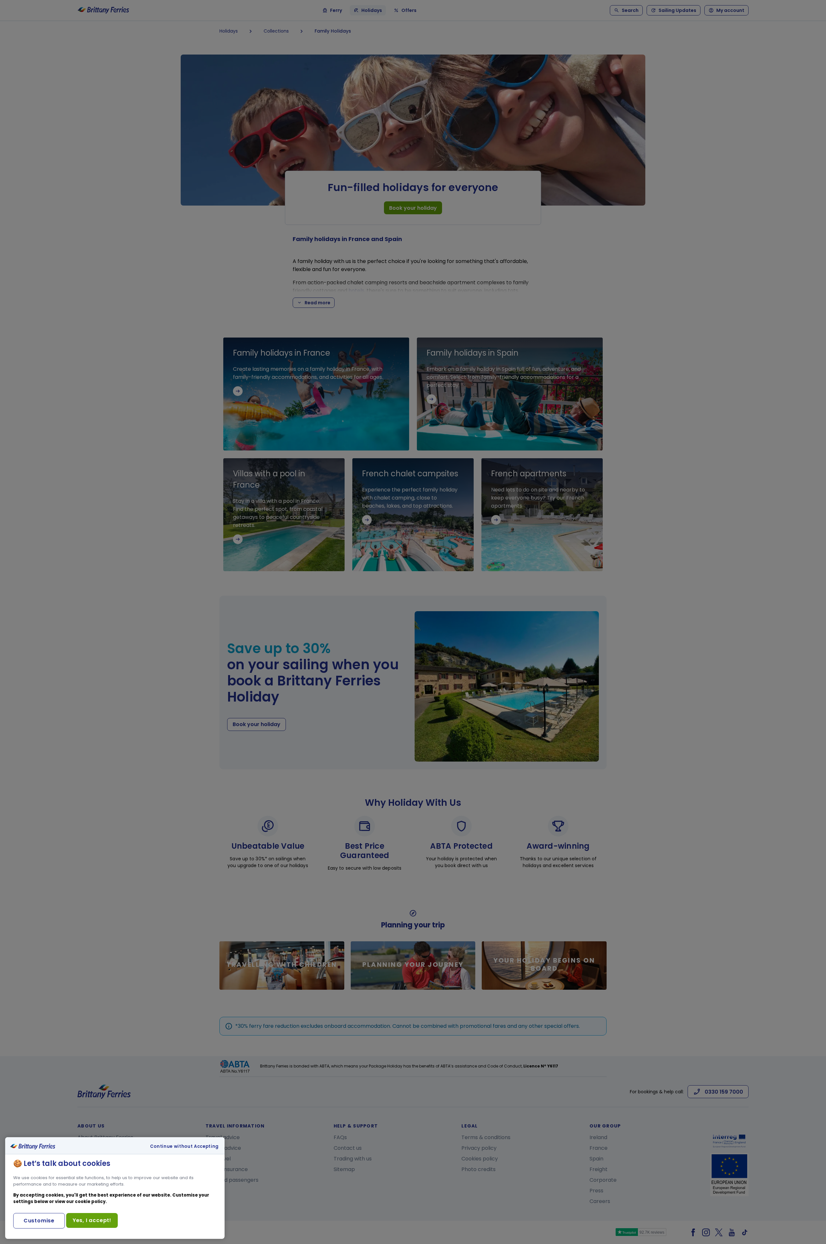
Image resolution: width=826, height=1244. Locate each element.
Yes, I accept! (92, 1220)
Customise (39, 1220)
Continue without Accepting (184, 1146)
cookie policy (90, 1201)
